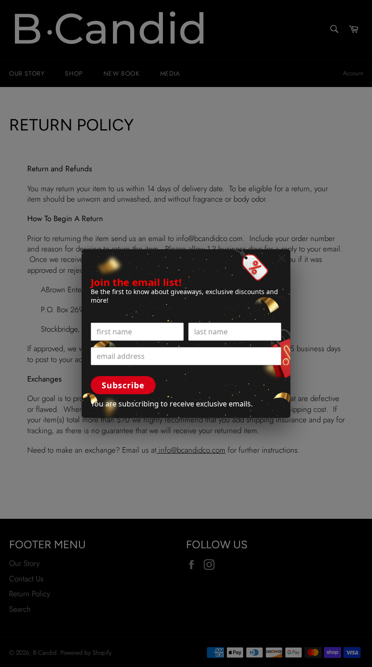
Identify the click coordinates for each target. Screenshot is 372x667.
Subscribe (123, 385)
